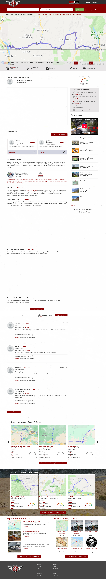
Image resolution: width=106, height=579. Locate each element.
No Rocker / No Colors (91, 531)
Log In (88, 2)
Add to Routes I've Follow (73, 101)
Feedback (71, 2)
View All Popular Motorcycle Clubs (77, 556)
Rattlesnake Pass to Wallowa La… (49, 497)
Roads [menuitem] (37, 2)
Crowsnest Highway (32, 190)
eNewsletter (55, 568)
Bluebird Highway (73, 446)
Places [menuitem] (53, 2)
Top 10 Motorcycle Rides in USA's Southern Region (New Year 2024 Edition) (86, 166)
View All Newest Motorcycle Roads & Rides (53, 463)
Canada (13, 67)
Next (97, 442)
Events (39, 564)
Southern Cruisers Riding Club (61, 532)
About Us (55, 564)
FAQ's (39, 575)
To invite (74, 110)
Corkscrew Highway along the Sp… (21, 446)
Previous (9, 442)
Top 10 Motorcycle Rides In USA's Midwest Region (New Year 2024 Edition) (86, 174)
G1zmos (21, 80)
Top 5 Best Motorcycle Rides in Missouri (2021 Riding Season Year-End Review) (87, 158)
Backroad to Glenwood (46, 446)
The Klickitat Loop (73, 497)
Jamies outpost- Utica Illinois (31, 521)
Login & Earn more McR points (80, 89)
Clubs (39, 566)
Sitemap (54, 573)
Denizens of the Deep (76, 548)
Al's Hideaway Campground (31, 531)
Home (7, 14)
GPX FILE (96, 63)
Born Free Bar (27, 543)
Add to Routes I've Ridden (73, 92)
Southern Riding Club (91, 548)
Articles (39, 573)
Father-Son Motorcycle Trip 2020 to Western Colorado (86, 197)
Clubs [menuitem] (47, 2)
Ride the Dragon (84, 180)
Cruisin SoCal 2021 (62, 548)
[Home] (15, 565)
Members (55, 566)
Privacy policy (56, 575)
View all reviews (14, 412)
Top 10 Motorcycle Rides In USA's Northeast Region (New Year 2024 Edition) (86, 142)
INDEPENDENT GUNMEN (76, 532)
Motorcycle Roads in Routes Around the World (23, 14)
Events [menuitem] (43, 2)
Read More (12, 152)
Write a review (61, 315)
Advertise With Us (57, 571)
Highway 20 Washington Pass (19, 497)
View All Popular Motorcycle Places (29, 556)
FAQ (77, 2)
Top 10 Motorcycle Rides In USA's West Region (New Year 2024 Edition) (86, 190)
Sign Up (94, 2)
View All (73, 205)
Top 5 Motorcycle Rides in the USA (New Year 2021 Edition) (87, 149)
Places (39, 568)
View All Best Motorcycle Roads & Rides (53, 512)
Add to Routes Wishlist (73, 96)
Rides (39, 571)
